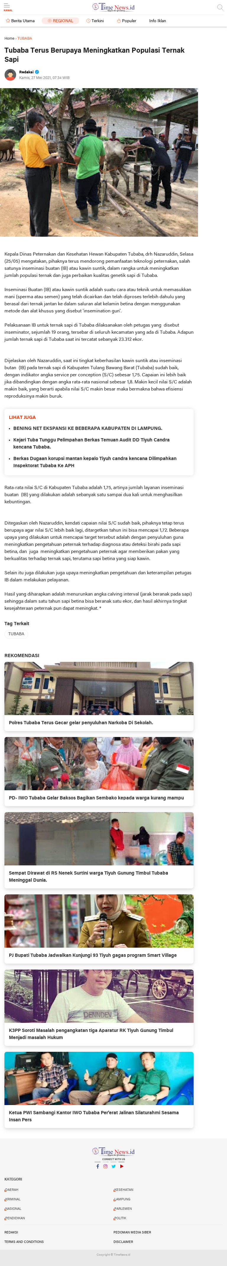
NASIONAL (13, 1209)
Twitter (113, 1174)
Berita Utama (23, 21)
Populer (129, 21)
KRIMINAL (12, 1199)
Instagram (105, 1174)
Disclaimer (123, 1242)
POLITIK (120, 1218)
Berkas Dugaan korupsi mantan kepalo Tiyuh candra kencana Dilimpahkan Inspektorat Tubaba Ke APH (94, 462)
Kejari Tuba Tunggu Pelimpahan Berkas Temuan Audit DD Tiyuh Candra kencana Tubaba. (91, 444)
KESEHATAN (123, 1190)
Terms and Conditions (24, 1242)
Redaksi (11, 1232)
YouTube (121, 1174)
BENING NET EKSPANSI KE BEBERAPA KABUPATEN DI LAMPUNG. (87, 428)
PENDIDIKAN (15, 1218)
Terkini (98, 21)
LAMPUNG (122, 1199)
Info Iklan (157, 21)
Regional (63, 21)
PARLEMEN (123, 1209)
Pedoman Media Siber (132, 1232)
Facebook (97, 1174)
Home (9, 39)
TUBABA (16, 634)
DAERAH (11, 1190)
